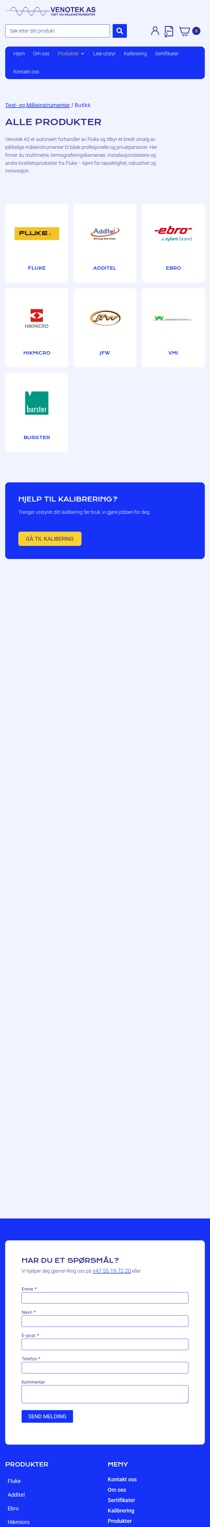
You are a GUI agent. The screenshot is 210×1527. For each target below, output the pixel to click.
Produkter (120, 1521)
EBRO (13, 1508)
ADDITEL (16, 1494)
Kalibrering (121, 1510)
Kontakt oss (122, 1479)
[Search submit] (120, 31)
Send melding (47, 1416)
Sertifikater (121, 1500)
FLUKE (14, 1481)
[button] (71, 54)
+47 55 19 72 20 (111, 1270)
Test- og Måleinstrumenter (37, 105)
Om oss (117, 1489)
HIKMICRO (19, 1522)
